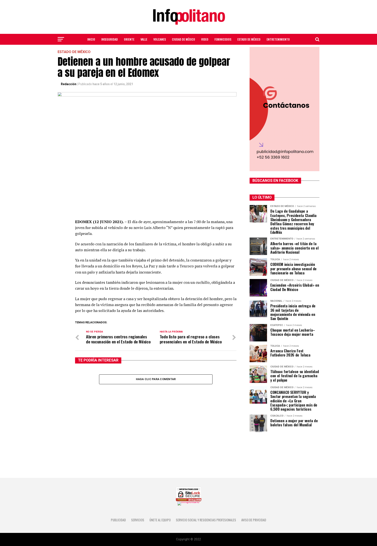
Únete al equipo (160, 520)
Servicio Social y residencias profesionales (206, 520)
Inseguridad (109, 39)
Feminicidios (222, 39)
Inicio (91, 39)
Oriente (129, 39)
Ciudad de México (183, 39)
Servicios (137, 520)
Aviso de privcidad (253, 520)
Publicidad (118, 520)
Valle (144, 39)
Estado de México (248, 39)
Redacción (68, 84)
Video (204, 39)
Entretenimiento (278, 39)
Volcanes (159, 39)
